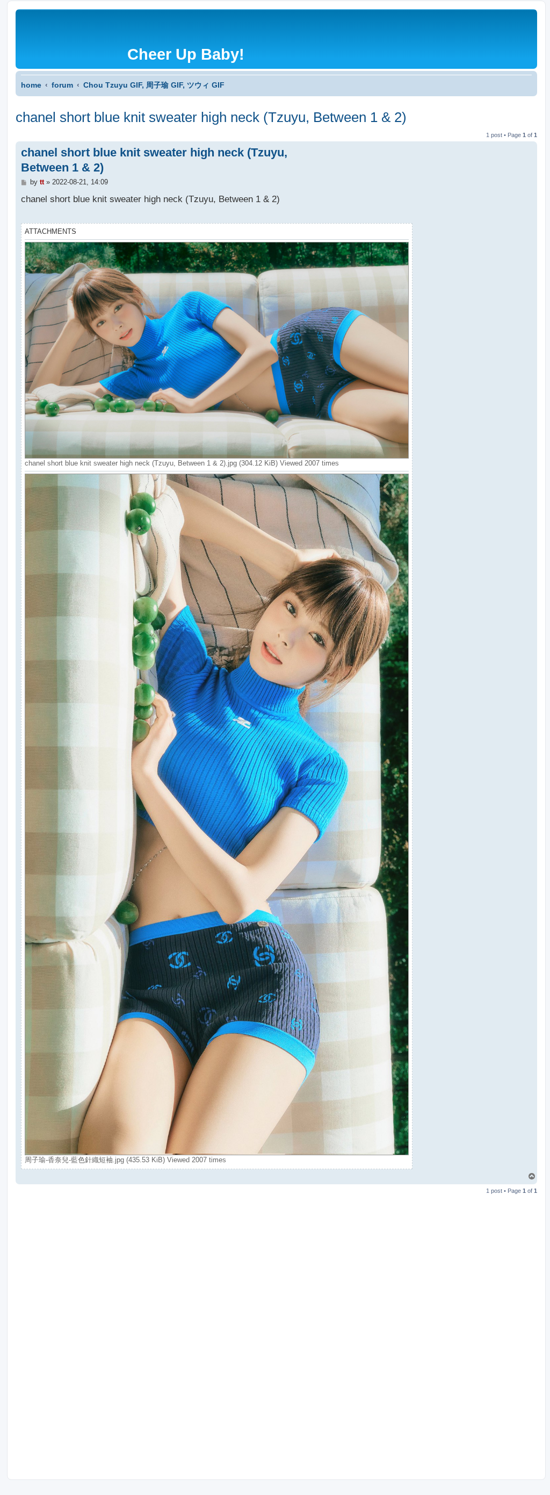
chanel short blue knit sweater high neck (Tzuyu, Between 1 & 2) (211, 117)
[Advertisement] (276, 1328)
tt (42, 182)
